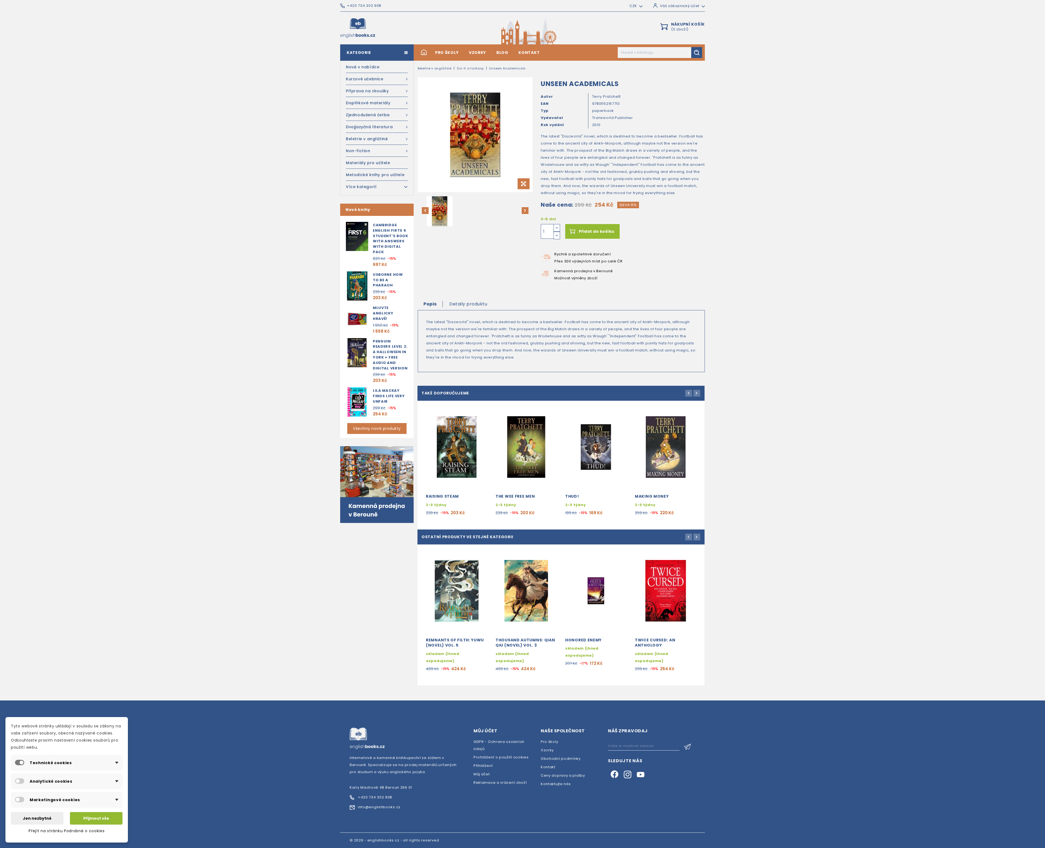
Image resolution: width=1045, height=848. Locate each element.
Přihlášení (483, 765)
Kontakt (529, 52)
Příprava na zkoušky (367, 91)
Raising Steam (442, 496)
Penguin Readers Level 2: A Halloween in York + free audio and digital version (390, 355)
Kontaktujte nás (556, 783)
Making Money (652, 496)
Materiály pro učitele (368, 163)
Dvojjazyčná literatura (369, 127)
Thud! (572, 496)
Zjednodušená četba (368, 115)
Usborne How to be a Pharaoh (388, 280)
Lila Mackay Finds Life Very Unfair (389, 396)
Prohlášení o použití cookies (501, 757)
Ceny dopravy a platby (563, 775)
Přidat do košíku (596, 231)
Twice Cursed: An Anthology (655, 642)
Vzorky (477, 52)
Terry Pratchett (606, 96)
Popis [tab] (430, 304)
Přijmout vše (96, 818)
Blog (502, 52)
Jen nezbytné (37, 818)
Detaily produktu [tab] (468, 304)
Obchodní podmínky (561, 758)
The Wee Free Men (515, 496)
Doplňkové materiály (368, 103)
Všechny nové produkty (377, 428)
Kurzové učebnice (364, 79)
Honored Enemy (583, 640)
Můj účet (482, 774)
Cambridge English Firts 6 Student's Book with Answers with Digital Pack (390, 238)
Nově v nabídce (362, 67)
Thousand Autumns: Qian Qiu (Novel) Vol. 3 (525, 642)
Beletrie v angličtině (367, 139)
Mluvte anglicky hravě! (383, 313)
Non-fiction (358, 151)
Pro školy (447, 52)
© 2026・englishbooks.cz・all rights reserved (394, 840)
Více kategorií (361, 186)
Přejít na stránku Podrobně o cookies (66, 831)
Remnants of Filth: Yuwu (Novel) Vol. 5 (455, 642)
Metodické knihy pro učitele (375, 174)
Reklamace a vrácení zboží (500, 782)
